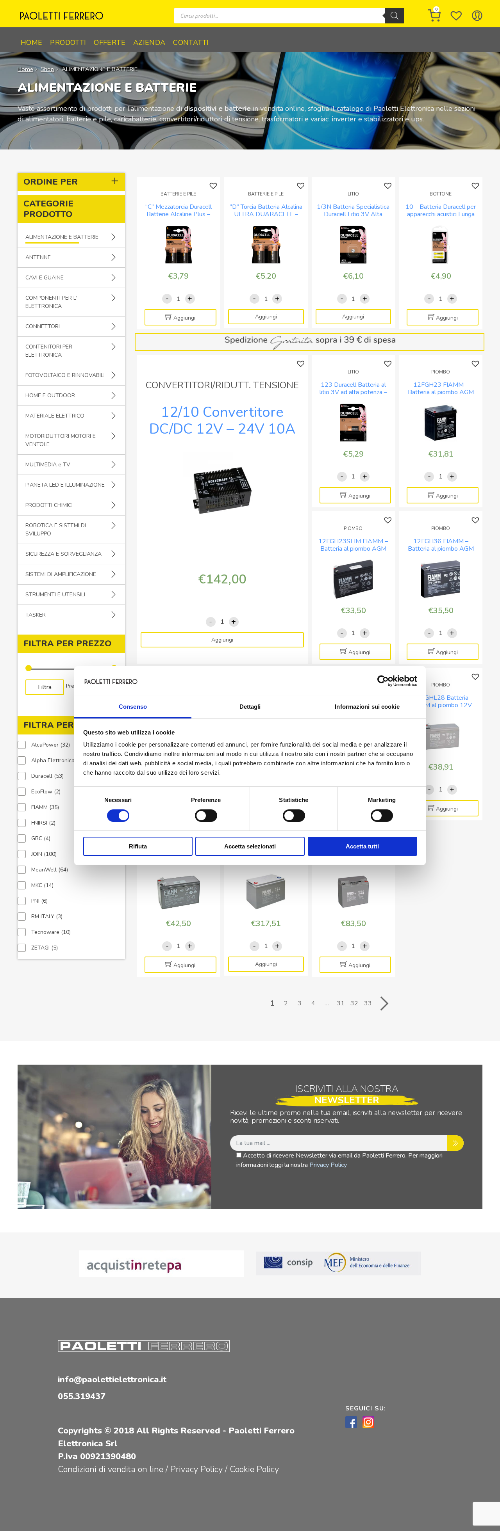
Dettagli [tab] (250, 706)
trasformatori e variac (295, 119)
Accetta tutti (362, 846)
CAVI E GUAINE (44, 277)
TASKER (35, 615)
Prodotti (68, 42)
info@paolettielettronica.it (112, 1379)
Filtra (45, 687)
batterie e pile (88, 119)
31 (341, 1003)
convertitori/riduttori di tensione (209, 119)
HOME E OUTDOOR (50, 395)
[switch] (206, 815)
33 (368, 1003)
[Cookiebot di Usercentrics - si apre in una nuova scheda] (383, 681)
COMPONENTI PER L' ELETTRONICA (51, 302)
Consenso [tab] (133, 706)
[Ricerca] (394, 15)
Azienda (149, 42)
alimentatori (44, 119)
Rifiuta (138, 846)
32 (354, 1003)
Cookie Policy (254, 1469)
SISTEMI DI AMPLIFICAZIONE (60, 574)
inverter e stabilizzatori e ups (377, 119)
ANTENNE (38, 257)
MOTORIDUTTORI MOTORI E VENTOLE (60, 440)
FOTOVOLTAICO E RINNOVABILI (65, 375)
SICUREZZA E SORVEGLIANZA (63, 554)
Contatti (191, 42)
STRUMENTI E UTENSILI (55, 594)
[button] (214, 186)
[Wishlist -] (456, 15)
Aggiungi (184, 318)
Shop (47, 69)
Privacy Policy (328, 1165)
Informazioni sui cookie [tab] (367, 706)
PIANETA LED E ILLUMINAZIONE (65, 485)
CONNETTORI (42, 326)
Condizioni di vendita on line (110, 1469)
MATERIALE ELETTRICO (54, 416)
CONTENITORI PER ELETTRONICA (48, 351)
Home (31, 42)
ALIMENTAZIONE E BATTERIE (61, 237)
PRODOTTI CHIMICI (49, 505)
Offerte (109, 42)
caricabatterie (135, 119)
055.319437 (81, 1396)
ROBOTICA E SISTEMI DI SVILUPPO (55, 529)
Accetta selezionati (250, 846)
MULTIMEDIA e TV (47, 464)
